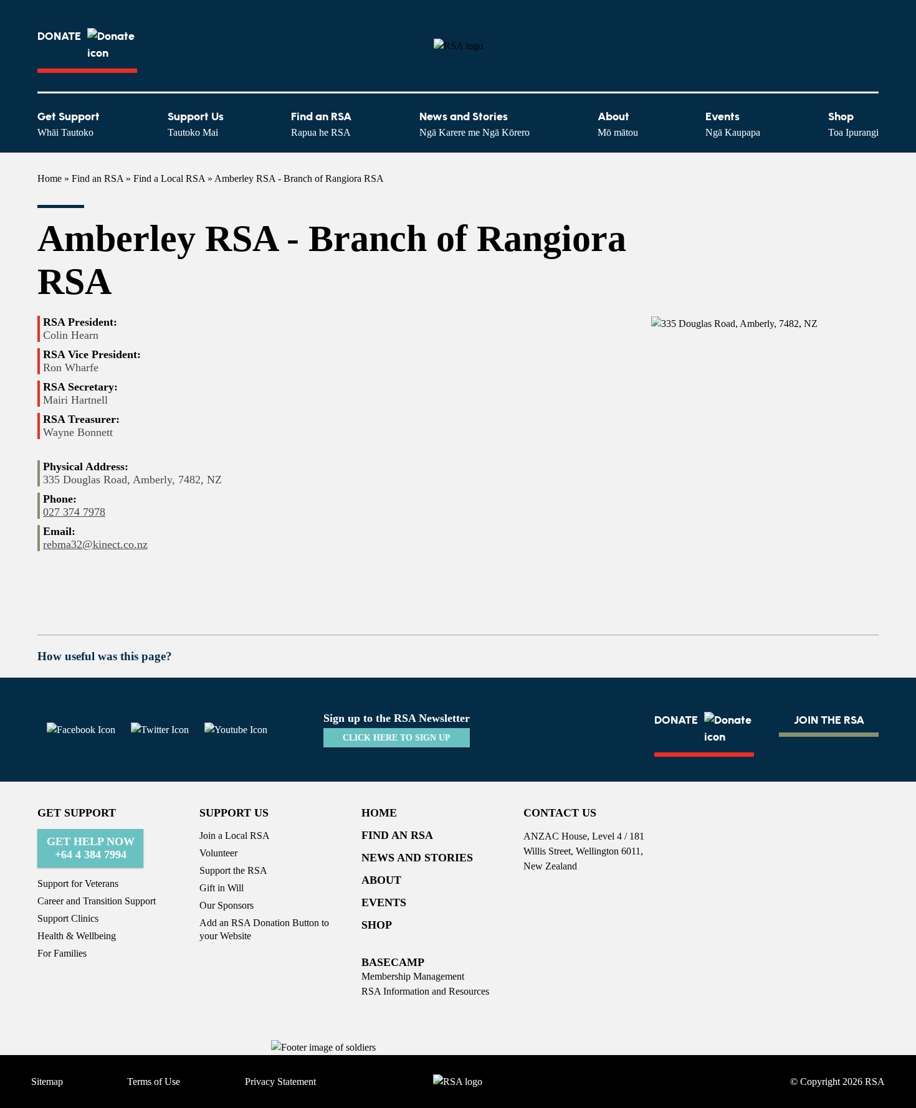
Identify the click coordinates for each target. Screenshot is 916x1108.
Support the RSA (233, 870)
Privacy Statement (280, 1081)
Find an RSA (321, 124)
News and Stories (474, 124)
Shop (853, 124)
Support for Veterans (77, 883)
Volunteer (218, 853)
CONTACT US (559, 813)
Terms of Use (153, 1081)
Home (49, 178)
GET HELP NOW (91, 848)
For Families (62, 953)
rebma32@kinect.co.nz (95, 544)
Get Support (68, 124)
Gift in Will (221, 888)
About (618, 124)
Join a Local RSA (234, 835)
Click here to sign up (397, 737)
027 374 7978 (74, 512)
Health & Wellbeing (76, 935)
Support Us (196, 124)
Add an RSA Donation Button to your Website (264, 929)
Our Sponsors (226, 905)
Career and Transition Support (96, 901)
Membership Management (412, 976)
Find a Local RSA (169, 178)
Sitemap (47, 1081)
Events (732, 124)
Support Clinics (67, 918)
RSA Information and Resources (425, 991)
